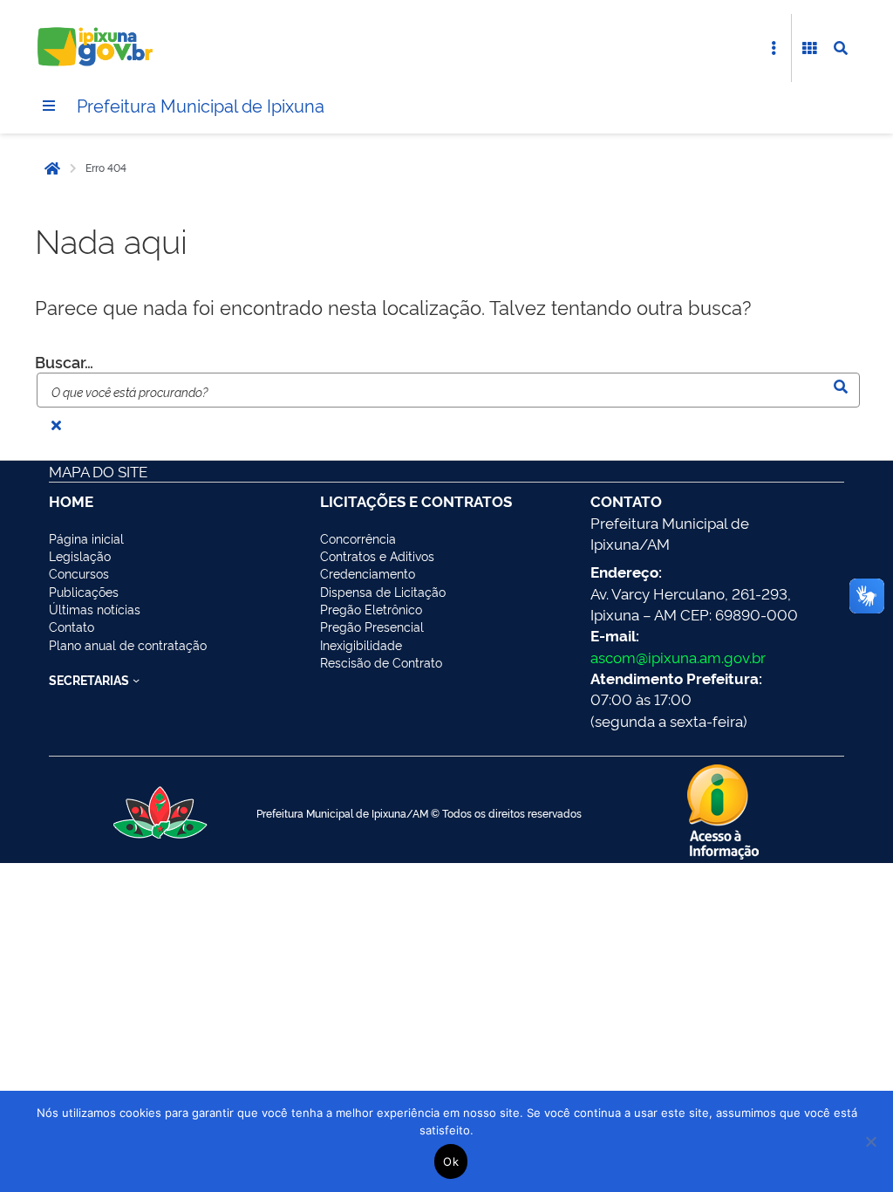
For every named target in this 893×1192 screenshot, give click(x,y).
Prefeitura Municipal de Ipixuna (200, 104)
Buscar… (64, 361)
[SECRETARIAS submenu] (136, 679)
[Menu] (49, 106)
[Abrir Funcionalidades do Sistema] (809, 48)
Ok (451, 1161)
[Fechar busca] (55, 425)
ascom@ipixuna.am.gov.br (678, 657)
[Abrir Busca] (840, 48)
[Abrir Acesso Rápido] (773, 48)
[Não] (871, 1141)
